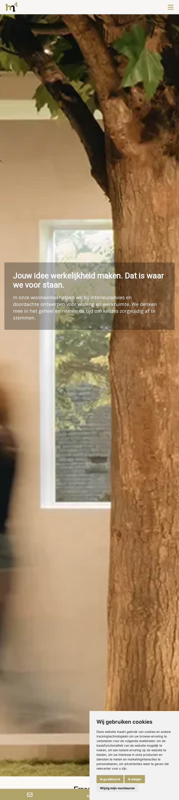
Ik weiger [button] (134, 779)
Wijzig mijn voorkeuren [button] (117, 788)
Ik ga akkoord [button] (110, 779)
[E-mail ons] (30, 794)
